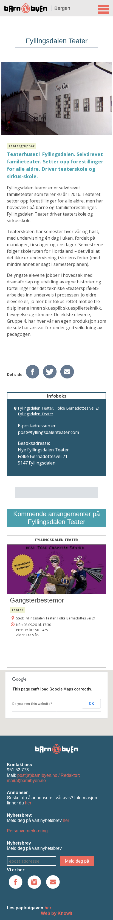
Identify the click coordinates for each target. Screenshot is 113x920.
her (28, 803)
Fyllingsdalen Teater (35, 413)
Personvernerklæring (27, 830)
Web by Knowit (56, 913)
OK (91, 703)
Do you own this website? (32, 704)
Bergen (62, 8)
